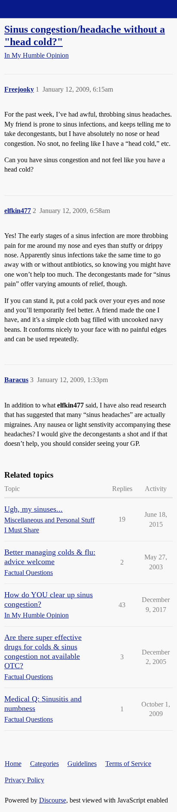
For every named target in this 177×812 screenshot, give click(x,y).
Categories (44, 763)
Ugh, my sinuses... (33, 509)
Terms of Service (128, 763)
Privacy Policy (24, 780)
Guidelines (82, 763)
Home (13, 763)
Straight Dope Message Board (45, 8)
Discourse (52, 800)
